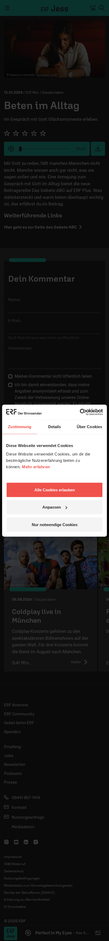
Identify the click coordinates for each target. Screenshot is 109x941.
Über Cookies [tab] (89, 426)
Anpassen (51, 507)
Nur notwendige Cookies (55, 524)
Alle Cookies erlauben (54, 489)
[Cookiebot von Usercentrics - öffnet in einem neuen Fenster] (80, 412)
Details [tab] (54, 426)
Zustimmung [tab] (19, 426)
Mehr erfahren (36, 466)
